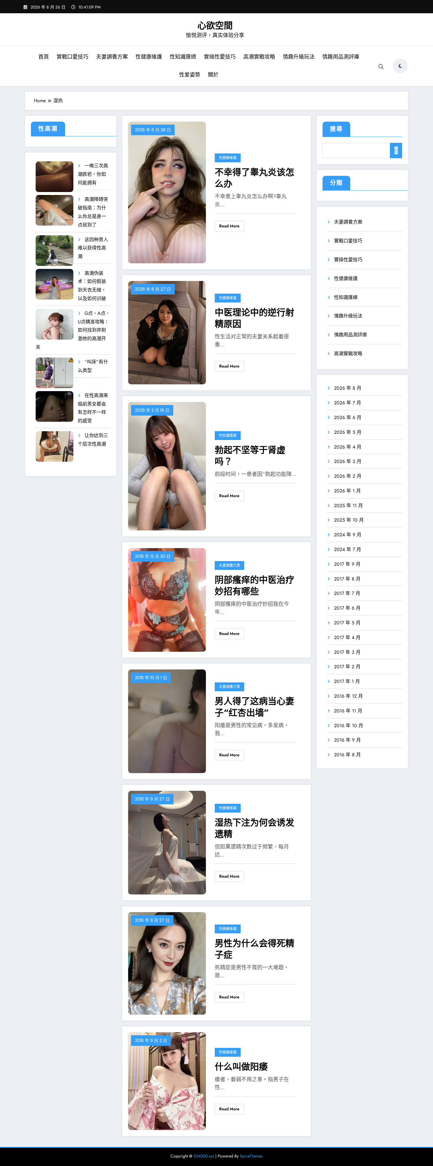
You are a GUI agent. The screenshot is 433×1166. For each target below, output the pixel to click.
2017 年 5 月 (347, 622)
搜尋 (336, 129)
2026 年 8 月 (347, 388)
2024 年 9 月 (347, 534)
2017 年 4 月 (347, 637)
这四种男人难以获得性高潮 (93, 248)
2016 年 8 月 (347, 754)
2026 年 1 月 (347, 490)
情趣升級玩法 (299, 57)
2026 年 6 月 (347, 417)
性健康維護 (148, 57)
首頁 (43, 57)
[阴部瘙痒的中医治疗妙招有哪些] (167, 599)
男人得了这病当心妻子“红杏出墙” (254, 706)
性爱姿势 (189, 75)
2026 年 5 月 (347, 432)
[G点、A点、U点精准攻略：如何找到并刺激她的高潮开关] (54, 324)
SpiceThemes (251, 1156)
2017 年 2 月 (347, 666)
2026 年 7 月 (347, 402)
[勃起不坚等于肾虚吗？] (167, 465)
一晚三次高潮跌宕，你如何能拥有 (93, 174)
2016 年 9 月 (347, 740)
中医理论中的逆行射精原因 (254, 318)
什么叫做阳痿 (241, 1066)
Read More (229, 226)
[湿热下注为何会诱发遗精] (167, 842)
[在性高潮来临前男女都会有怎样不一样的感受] (54, 406)
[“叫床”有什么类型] (54, 373)
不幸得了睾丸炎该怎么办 (254, 177)
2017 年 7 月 (347, 593)
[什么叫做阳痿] (167, 1080)
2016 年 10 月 (348, 725)
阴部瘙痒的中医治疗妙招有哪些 (254, 585)
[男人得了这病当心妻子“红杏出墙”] (167, 720)
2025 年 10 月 (349, 520)
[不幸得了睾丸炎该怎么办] (167, 191)
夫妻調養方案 (112, 57)
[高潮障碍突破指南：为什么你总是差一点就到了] (54, 210)
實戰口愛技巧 (72, 57)
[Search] (381, 66)
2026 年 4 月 (347, 447)
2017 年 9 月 (347, 564)
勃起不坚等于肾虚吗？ (250, 455)
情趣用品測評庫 (340, 57)
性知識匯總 (183, 57)
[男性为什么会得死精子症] (167, 963)
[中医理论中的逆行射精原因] (167, 332)
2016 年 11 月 (348, 710)
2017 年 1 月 (347, 681)
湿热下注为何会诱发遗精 (254, 828)
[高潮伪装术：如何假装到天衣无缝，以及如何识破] (54, 284)
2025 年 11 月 (348, 505)
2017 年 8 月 (347, 578)
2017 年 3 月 (347, 652)
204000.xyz (204, 1156)
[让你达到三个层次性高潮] (54, 446)
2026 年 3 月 (347, 461)
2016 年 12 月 (348, 696)
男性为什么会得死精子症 (254, 948)
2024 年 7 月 (347, 549)
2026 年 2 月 (347, 476)
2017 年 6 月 (347, 608)
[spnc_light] (400, 66)
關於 (213, 75)
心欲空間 (215, 25)
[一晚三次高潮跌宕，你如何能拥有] (54, 176)
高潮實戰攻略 (259, 57)
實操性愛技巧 (220, 57)
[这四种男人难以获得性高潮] (54, 250)
